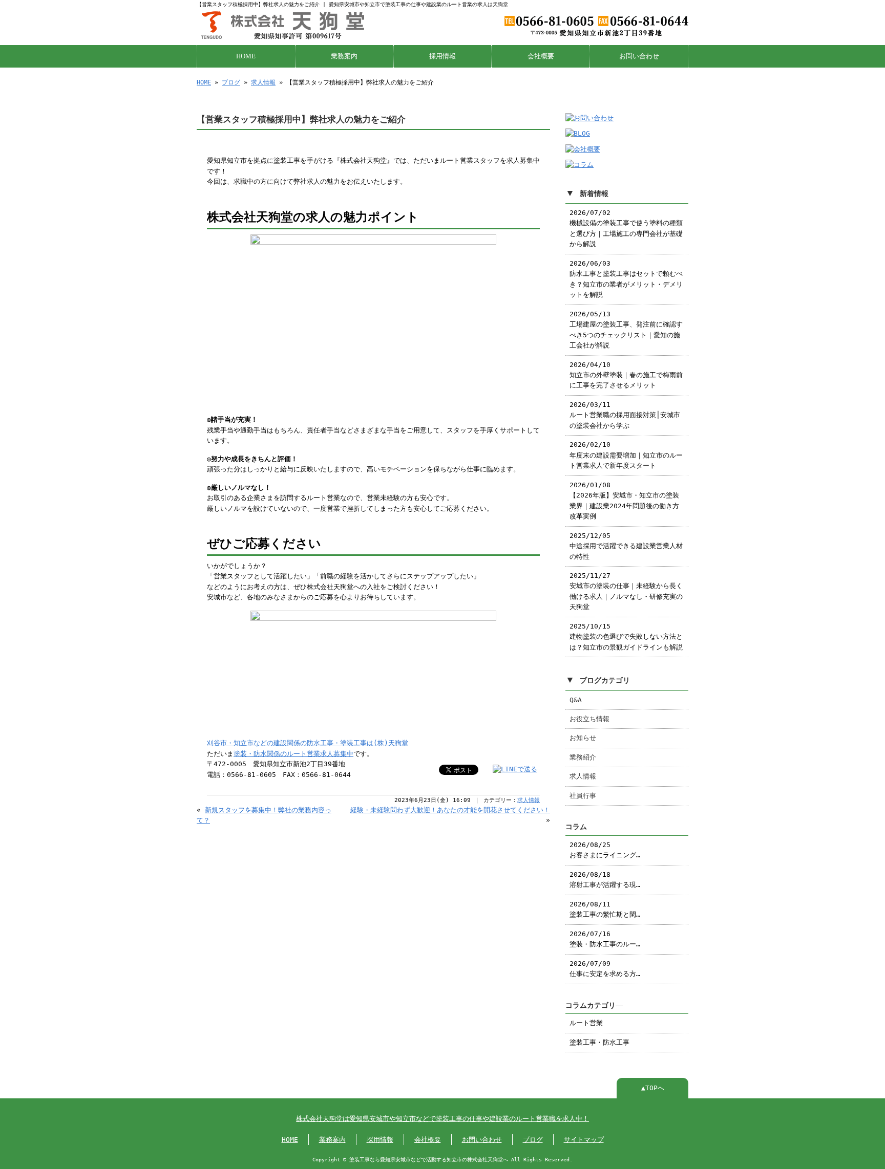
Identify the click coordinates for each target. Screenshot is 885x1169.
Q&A (576, 700)
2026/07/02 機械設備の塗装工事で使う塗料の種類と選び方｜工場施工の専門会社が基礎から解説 (626, 228)
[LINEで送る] (515, 769)
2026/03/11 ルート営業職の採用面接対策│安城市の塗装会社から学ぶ (625, 415)
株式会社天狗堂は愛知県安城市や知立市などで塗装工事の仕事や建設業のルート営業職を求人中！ (442, 1118)
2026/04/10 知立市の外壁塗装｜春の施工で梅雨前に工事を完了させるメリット (626, 375)
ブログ (231, 82)
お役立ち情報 (589, 719)
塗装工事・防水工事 (599, 1042)
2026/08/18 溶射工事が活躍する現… (605, 880)
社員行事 (583, 795)
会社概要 (541, 56)
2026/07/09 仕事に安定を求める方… (605, 969)
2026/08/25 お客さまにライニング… (605, 850)
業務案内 (344, 56)
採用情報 (442, 56)
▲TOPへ (652, 1088)
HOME (246, 56)
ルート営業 (586, 1023)
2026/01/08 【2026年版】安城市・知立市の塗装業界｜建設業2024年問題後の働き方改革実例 (624, 500)
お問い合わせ (639, 56)
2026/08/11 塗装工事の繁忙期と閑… (605, 909)
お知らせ (583, 738)
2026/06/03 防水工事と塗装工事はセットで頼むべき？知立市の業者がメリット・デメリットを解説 (626, 278)
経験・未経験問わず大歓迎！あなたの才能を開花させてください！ (450, 810)
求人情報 (263, 82)
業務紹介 (583, 757)
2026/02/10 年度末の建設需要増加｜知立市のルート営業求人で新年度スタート (626, 455)
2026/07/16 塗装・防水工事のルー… (605, 939)
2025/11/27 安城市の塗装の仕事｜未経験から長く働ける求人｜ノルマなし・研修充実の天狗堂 (626, 591)
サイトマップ (584, 1139)
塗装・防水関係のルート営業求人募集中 (293, 753)
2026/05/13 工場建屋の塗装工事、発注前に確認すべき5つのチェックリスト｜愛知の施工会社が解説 (626, 329)
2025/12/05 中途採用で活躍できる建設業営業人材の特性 (626, 546)
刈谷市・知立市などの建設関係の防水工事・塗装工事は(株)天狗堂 (307, 743)
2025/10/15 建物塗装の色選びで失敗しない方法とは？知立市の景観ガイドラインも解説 (626, 636)
